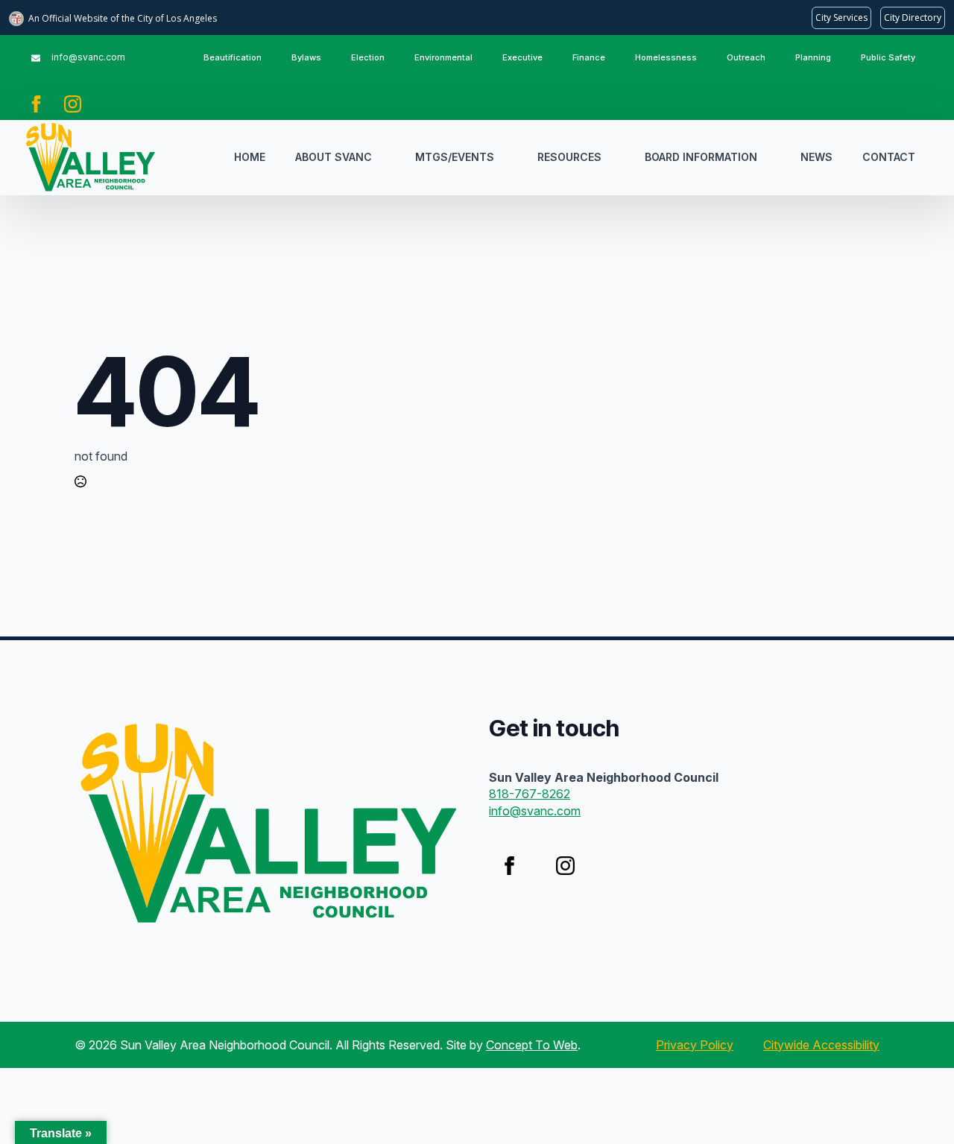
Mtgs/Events (454, 157)
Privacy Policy (694, 1044)
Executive (522, 57)
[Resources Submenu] (615, 157)
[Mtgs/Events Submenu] (508, 157)
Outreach (746, 57)
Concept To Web (532, 1044)
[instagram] (72, 104)
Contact (888, 157)
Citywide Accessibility (821, 1044)
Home (249, 157)
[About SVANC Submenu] (386, 157)
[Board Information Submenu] (771, 157)
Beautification (232, 57)
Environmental (443, 57)
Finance (588, 57)
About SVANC (333, 157)
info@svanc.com (535, 810)
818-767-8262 (529, 793)
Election (368, 57)
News (816, 157)
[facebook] (36, 104)
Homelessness (666, 57)
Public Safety (888, 57)
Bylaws (306, 57)
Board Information (701, 157)
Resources (569, 157)
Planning (813, 57)
